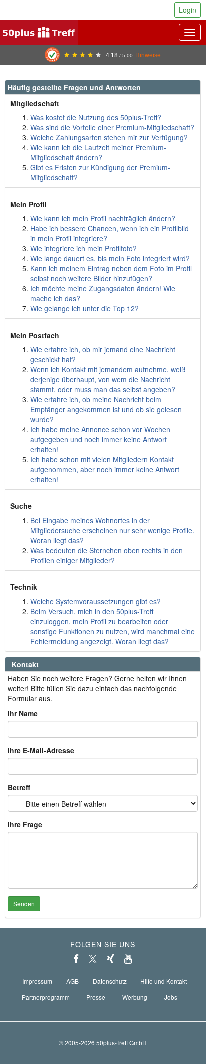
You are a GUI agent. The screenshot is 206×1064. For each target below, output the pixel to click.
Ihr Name (23, 713)
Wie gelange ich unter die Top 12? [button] (84, 309)
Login (187, 10)
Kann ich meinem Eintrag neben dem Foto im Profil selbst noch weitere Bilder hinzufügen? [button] (111, 274)
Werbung (135, 997)
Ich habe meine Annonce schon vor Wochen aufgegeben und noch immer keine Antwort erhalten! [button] (100, 439)
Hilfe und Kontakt (163, 981)
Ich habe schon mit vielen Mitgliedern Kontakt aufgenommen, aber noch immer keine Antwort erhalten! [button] (105, 469)
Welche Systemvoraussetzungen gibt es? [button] (95, 601)
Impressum (37, 981)
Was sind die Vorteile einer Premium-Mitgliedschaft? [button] (112, 127)
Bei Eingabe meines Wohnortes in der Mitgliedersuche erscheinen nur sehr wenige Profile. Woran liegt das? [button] (112, 531)
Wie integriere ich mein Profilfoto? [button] (83, 249)
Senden (24, 904)
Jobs (171, 997)
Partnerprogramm (46, 997)
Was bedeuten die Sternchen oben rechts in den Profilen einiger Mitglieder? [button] (106, 556)
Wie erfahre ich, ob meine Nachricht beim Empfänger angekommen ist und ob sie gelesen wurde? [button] (106, 409)
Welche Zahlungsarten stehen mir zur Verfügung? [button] (109, 137)
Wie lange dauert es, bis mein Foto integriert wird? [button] (110, 259)
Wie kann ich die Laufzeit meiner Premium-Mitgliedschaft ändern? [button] (98, 152)
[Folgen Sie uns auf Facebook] (76, 959)
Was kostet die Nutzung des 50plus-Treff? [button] (96, 117)
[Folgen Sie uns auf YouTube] (129, 959)
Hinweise (148, 55)
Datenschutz (110, 981)
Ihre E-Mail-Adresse (41, 751)
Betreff (19, 787)
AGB (72, 981)
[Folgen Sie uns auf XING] (111, 959)
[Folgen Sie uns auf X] (93, 959)
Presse (96, 997)
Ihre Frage (25, 825)
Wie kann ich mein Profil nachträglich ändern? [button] (103, 219)
